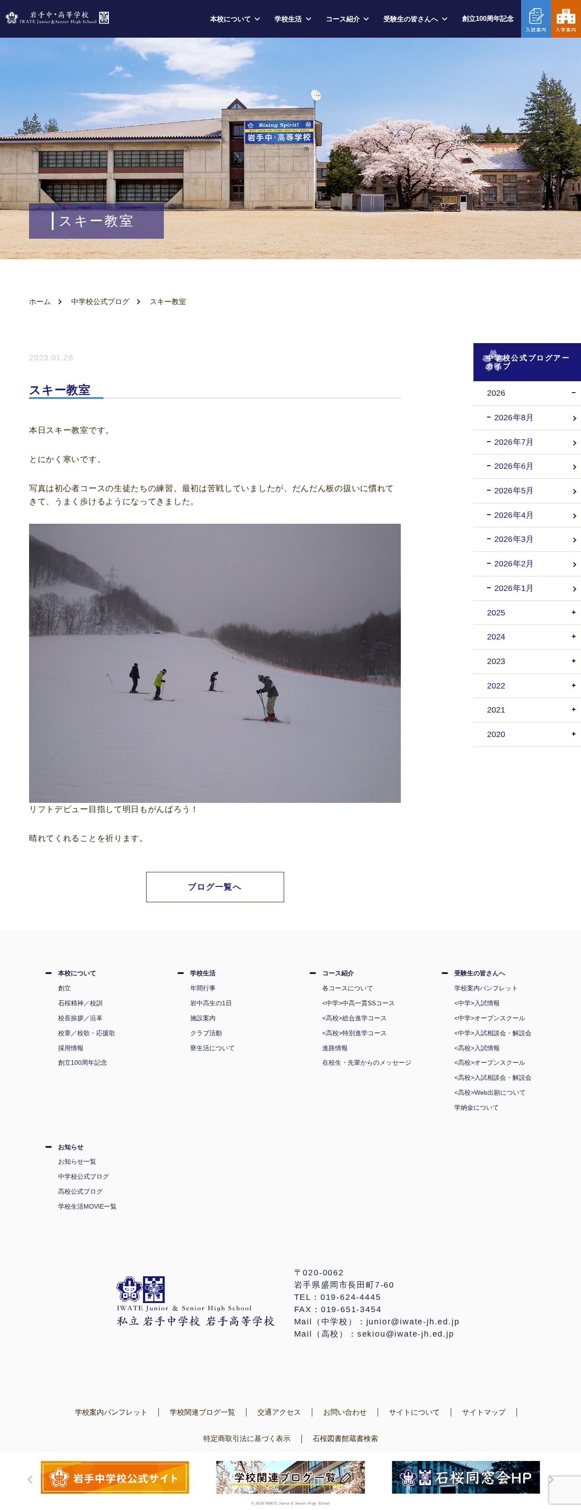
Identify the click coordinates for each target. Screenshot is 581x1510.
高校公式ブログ (80, 1191)
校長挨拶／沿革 (80, 1018)
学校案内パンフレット (486, 988)
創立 (64, 988)
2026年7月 (514, 442)
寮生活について (212, 1048)
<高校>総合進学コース (354, 1018)
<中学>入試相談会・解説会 (493, 1033)
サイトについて (414, 1412)
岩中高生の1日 (211, 1003)
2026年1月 (514, 588)
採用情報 (71, 1048)
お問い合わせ (345, 1412)
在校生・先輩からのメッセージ (366, 1062)
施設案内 (203, 1018)
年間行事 (203, 988)
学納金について (476, 1107)
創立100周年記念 (488, 18)
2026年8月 (514, 417)
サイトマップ (484, 1412)
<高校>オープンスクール (489, 1062)
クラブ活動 (206, 1033)
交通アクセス (279, 1412)
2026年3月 (514, 539)
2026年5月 (514, 490)
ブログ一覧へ (215, 886)
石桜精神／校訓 (80, 1003)
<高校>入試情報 (477, 1048)
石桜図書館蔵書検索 (345, 1438)
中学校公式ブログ (100, 301)
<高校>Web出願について (490, 1092)
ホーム (40, 301)
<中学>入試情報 (477, 1003)
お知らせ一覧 (77, 1161)
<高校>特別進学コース (354, 1033)
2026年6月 (514, 466)
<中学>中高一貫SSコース (358, 1003)
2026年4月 (514, 515)
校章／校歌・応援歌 (86, 1033)
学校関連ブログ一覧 (202, 1412)
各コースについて (347, 988)
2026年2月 (514, 563)
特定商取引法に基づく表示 (246, 1438)
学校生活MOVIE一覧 (87, 1206)
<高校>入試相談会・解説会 (493, 1077)
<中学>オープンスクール (489, 1018)
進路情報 (335, 1048)
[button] (28, 1479)
